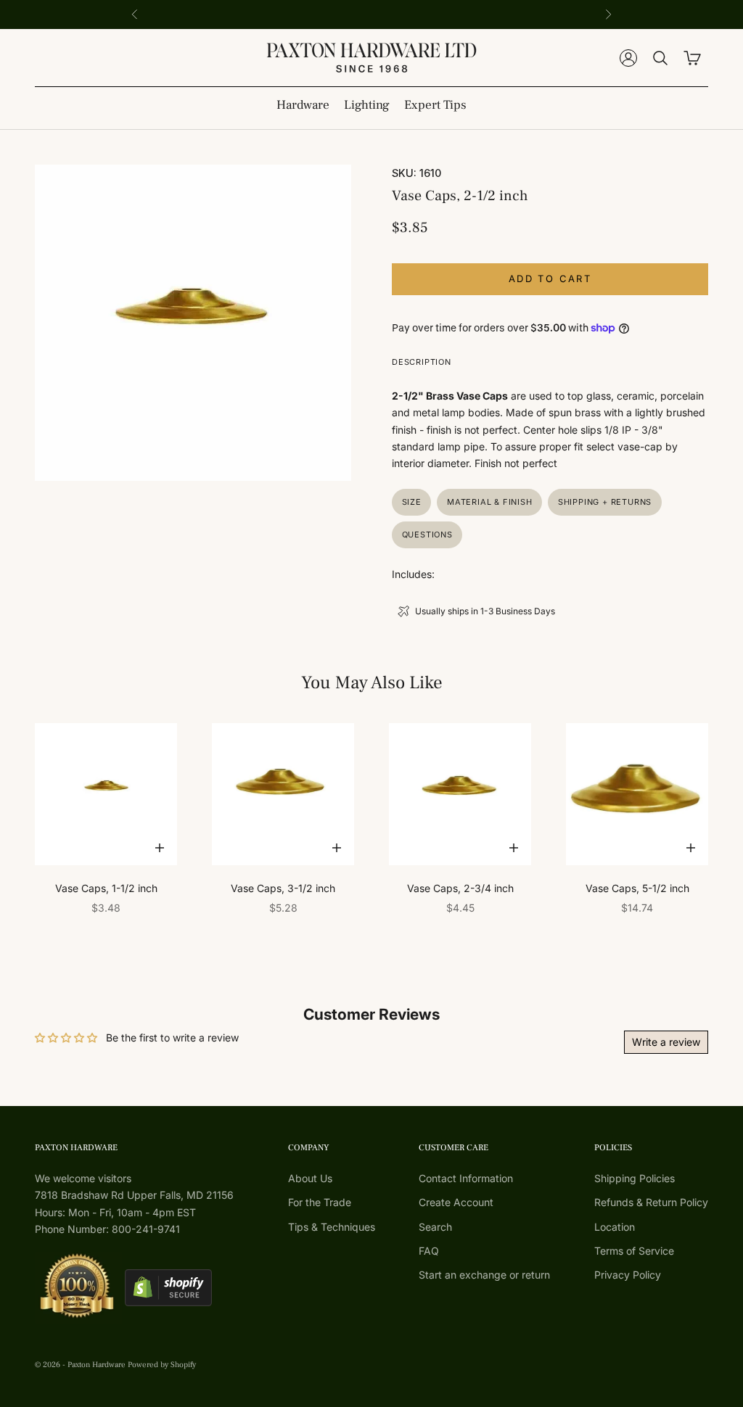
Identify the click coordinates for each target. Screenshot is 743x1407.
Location (614, 1227)
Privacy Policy (627, 1274)
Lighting (367, 104)
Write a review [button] (666, 1042)
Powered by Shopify (162, 1364)
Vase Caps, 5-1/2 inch (637, 888)
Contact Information (466, 1178)
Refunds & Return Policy (651, 1202)
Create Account (456, 1202)
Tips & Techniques (331, 1227)
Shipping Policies (634, 1178)
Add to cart (550, 278)
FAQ (429, 1251)
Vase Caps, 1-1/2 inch (106, 888)
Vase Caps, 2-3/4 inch (460, 888)
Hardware (302, 104)
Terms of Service (634, 1251)
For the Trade (319, 1202)
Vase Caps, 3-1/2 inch (283, 888)
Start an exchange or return (484, 1274)
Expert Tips (435, 104)
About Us (310, 1178)
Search (435, 1227)
